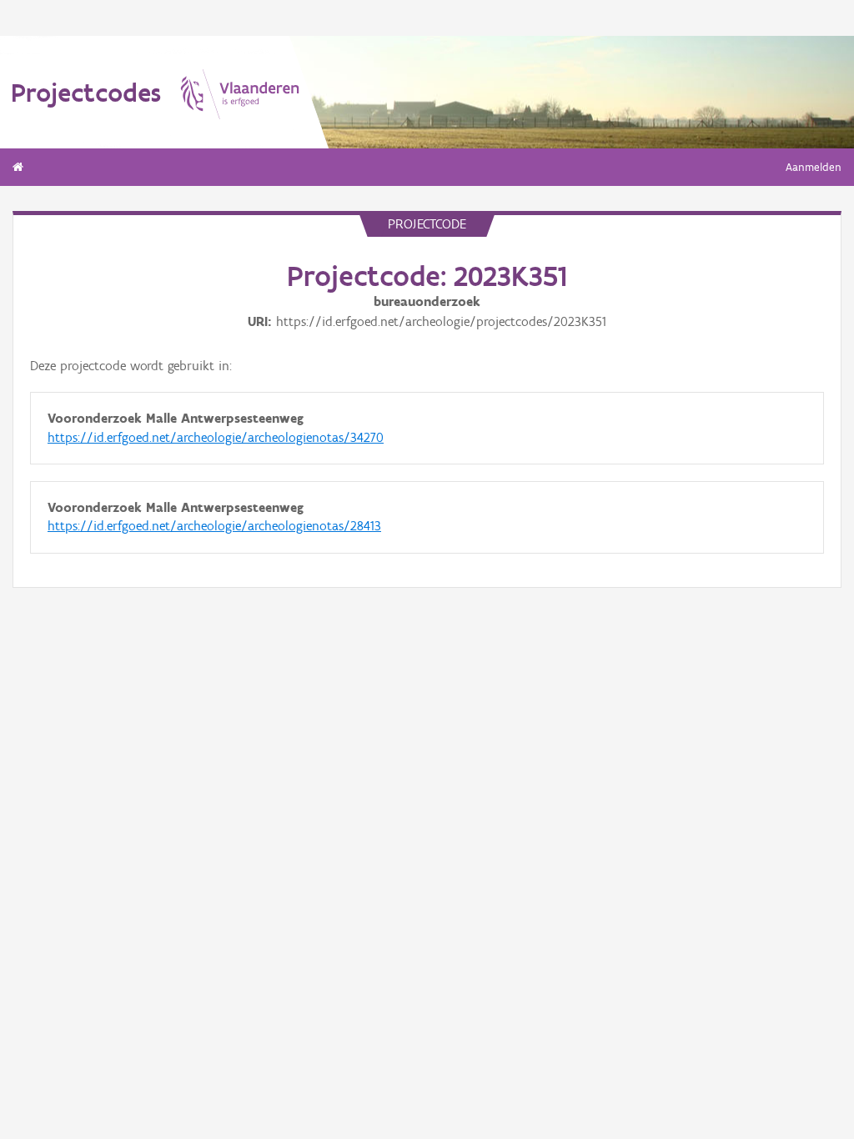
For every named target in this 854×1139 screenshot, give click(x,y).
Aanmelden (813, 167)
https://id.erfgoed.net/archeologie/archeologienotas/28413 (214, 526)
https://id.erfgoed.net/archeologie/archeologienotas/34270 (216, 437)
